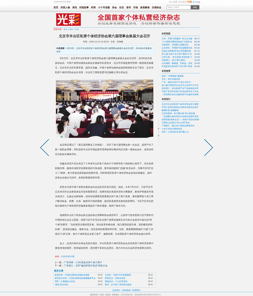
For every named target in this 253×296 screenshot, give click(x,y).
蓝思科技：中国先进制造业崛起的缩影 (72, 275)
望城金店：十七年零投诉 (116, 281)
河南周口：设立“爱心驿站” (174, 60)
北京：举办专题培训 (171, 79)
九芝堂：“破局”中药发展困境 (118, 275)
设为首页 (182, 2)
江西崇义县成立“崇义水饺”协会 (176, 122)
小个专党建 (104, 7)
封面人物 (65, 7)
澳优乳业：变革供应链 (115, 278)
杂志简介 (116, 290)
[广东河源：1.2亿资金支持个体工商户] (208, 148)
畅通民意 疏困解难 (170, 110)
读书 (128, 7)
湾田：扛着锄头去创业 (65, 281)
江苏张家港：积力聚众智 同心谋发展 (178, 113)
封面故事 (84, 7)
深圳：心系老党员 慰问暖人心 (175, 132)
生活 (121, 7)
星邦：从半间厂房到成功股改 (118, 284)
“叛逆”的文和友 (61, 284)
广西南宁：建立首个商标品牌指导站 (178, 125)
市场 (135, 7)
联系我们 (136, 290)
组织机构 (126, 290)
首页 (56, 7)
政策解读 (145, 7)
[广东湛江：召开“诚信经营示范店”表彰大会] (45, 148)
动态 (77, 29)
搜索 (195, 7)
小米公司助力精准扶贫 (172, 129)
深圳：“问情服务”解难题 (173, 76)
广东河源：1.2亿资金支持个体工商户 (83, 262)
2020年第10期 (67, 256)
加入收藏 (173, 2)
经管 (93, 7)
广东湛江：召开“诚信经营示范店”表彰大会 (85, 265)
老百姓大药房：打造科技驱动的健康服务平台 (75, 278)
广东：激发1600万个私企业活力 (176, 82)
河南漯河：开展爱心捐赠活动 (175, 45)
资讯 (74, 7)
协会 (114, 7)
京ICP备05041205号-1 (152, 295)
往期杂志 (156, 7)
